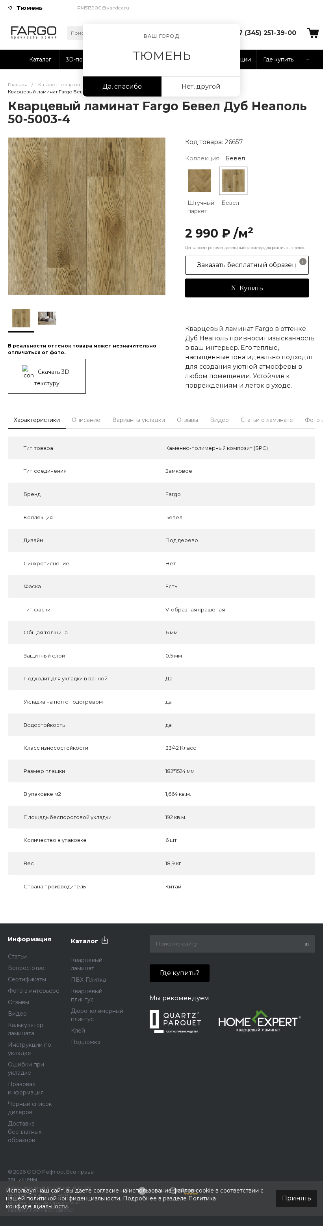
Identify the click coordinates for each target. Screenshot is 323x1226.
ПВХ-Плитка (88, 979)
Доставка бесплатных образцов (24, 1132)
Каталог (84, 941)
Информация (30, 939)
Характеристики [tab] (37, 420)
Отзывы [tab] (187, 420)
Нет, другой (201, 86)
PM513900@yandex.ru (103, 8)
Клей (78, 1030)
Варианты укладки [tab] (138, 420)
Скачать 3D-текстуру (53, 377)
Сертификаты (27, 979)
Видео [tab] (219, 420)
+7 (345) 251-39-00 (265, 33)
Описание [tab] (86, 420)
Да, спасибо (122, 86)
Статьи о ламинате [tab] (267, 420)
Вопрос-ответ (27, 968)
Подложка (85, 1042)
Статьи (17, 956)
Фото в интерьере (33, 990)
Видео (17, 1013)
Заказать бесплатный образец (247, 265)
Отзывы (18, 1002)
